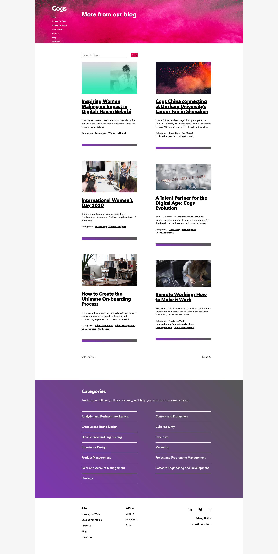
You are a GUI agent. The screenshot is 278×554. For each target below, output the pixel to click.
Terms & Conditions (201, 524)
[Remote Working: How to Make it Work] (183, 273)
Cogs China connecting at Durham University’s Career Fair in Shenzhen (182, 106)
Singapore (131, 520)
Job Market (187, 133)
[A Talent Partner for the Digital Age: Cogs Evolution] (183, 177)
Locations (56, 42)
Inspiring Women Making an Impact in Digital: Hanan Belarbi (106, 106)
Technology (101, 133)
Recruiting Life (189, 230)
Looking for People (59, 25)
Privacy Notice (203, 518)
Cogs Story (174, 133)
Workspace (103, 329)
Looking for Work (59, 21)
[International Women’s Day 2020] (109, 176)
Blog (54, 38)
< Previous (88, 357)
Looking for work (185, 136)
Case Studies (57, 29)
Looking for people (165, 136)
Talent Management (125, 326)
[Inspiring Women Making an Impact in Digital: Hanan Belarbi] (109, 78)
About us (55, 34)
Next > (206, 357)
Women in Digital (117, 133)
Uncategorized (89, 329)
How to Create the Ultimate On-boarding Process (106, 299)
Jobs (54, 17)
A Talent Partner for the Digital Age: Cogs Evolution (181, 203)
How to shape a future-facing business (175, 324)
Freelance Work (176, 321)
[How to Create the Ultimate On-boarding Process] (109, 270)
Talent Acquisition (104, 326)
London (130, 514)
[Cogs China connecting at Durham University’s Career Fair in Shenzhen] (183, 78)
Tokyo (129, 525)
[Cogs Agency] (59, 11)
